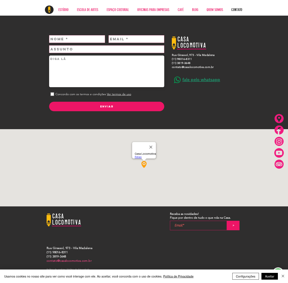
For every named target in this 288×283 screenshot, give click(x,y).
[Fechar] (282, 276)
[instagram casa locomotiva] (279, 141)
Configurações (245, 276)
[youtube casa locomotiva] (279, 153)
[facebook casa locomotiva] (279, 130)
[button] (201, 79)
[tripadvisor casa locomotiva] (279, 164)
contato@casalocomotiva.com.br (193, 67)
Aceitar (269, 276)
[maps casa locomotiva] (279, 118)
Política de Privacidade (178, 276)
